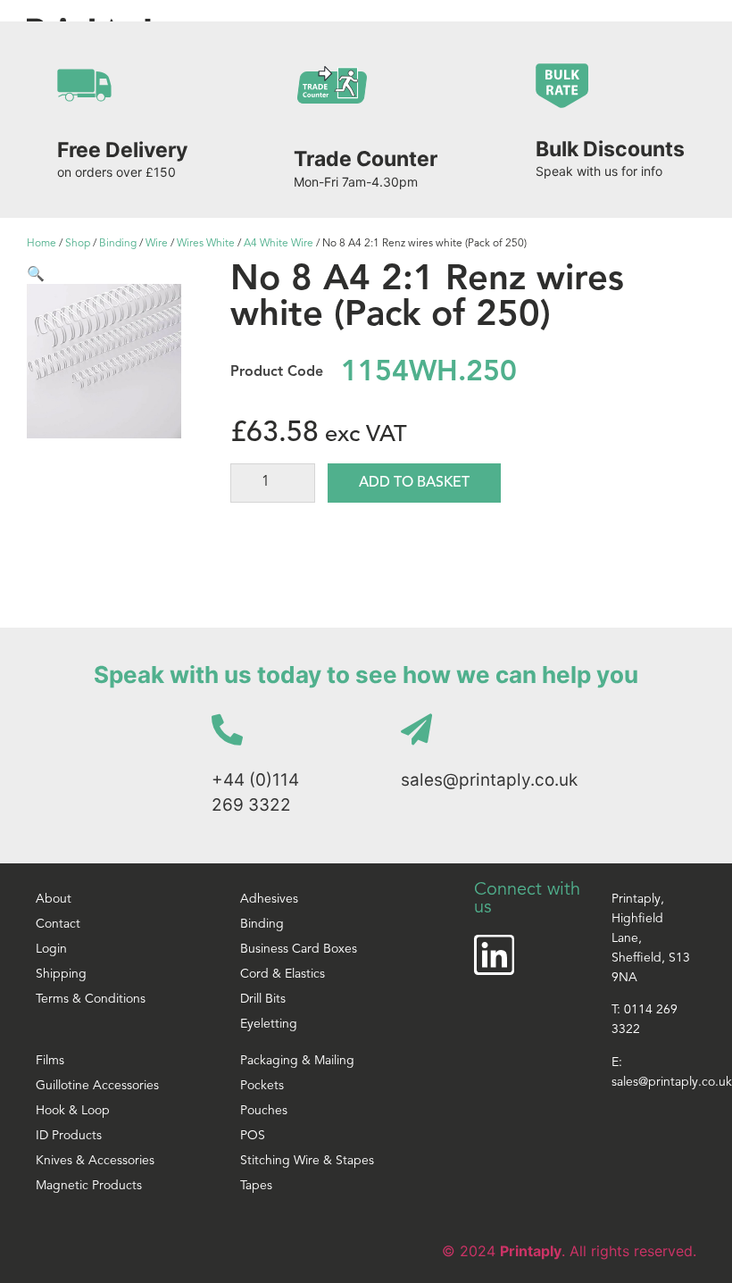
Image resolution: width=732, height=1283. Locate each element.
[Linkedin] (494, 955)
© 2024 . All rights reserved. (569, 1251)
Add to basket (414, 483)
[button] (36, 273)
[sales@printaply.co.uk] (416, 729)
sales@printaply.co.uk (489, 780)
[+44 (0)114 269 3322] (227, 729)
